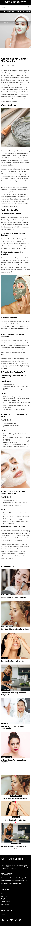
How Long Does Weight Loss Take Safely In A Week (14, 878)
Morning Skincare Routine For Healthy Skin (12, 727)
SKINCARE (10, 12)
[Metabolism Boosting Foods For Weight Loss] (15, 833)
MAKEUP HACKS (6, 594)
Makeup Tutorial (7, 626)
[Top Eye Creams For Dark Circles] (15, 582)
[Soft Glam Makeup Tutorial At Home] (15, 785)
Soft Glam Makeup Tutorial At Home (15, 629)
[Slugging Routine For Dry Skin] (15, 808)
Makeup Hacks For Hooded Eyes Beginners (13, 761)
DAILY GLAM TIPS (15, 2)
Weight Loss (20, 12)
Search (28, 7)
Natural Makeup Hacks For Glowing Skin (11, 883)
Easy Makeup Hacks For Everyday (14, 597)
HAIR (4, 12)
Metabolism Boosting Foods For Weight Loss (13, 694)
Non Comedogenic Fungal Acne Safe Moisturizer (14, 880)
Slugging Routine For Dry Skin (12, 661)
